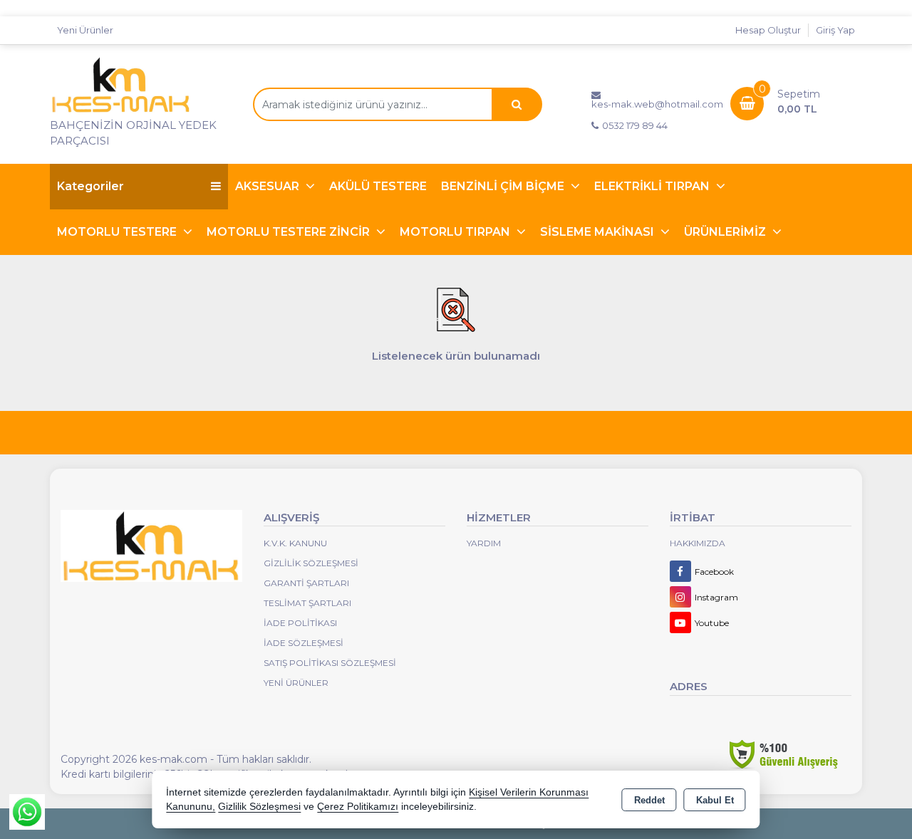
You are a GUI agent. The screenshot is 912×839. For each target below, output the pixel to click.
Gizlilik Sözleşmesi (311, 563)
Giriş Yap (835, 30)
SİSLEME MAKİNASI (598, 232)
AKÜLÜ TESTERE (378, 186)
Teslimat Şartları (307, 603)
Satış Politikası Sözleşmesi (330, 662)
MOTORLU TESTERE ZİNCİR (290, 232)
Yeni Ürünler (296, 682)
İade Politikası (300, 622)
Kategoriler (90, 186)
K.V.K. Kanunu (295, 543)
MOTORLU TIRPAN (456, 232)
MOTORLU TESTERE (118, 232)
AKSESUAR (268, 186)
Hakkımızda (697, 543)
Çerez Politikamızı (357, 806)
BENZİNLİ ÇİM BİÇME (504, 186)
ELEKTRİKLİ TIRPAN (653, 186)
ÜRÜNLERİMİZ (726, 232)
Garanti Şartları (306, 583)
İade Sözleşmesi (303, 642)
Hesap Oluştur (768, 30)
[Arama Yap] (517, 104)
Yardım (484, 543)
